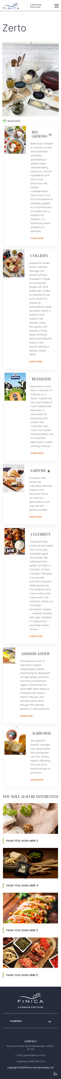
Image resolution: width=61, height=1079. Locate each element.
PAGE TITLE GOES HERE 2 (22, 975)
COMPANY (16, 1021)
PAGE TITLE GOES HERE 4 (22, 885)
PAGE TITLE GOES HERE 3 (22, 841)
